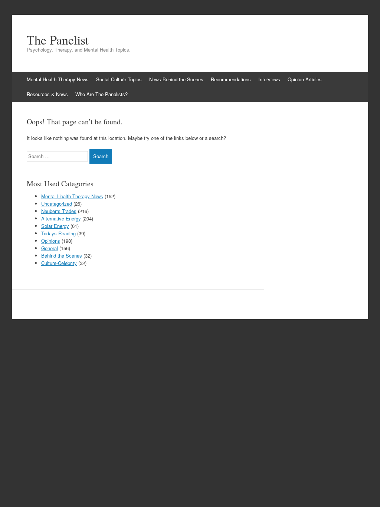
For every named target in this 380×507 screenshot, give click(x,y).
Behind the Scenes (61, 255)
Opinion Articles (305, 79)
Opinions (50, 240)
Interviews (269, 79)
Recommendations (231, 79)
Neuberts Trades (58, 211)
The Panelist (57, 39)
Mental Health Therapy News (58, 79)
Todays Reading (58, 233)
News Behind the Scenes (176, 79)
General (49, 248)
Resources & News (47, 94)
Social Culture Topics (119, 79)
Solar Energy (55, 225)
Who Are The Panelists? (101, 94)
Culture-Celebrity (59, 262)
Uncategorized (56, 203)
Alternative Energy (61, 218)
